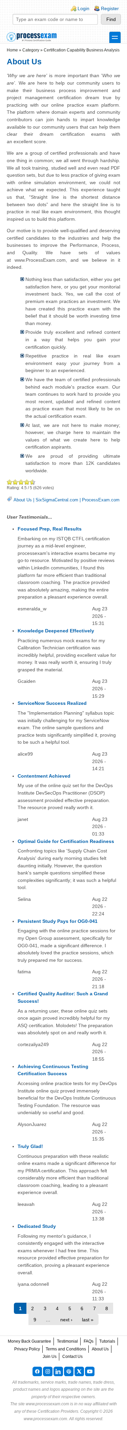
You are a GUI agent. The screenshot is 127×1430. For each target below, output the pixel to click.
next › (66, 1319)
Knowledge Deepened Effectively (56, 630)
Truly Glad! (30, 1146)
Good (21, 481)
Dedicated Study (37, 1226)
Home (12, 50)
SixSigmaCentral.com (57, 499)
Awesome (31, 481)
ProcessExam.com (101, 499)
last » (87, 1319)
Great (27, 481)
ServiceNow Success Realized (52, 703)
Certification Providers (58, 1411)
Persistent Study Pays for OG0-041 (58, 921)
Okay (15, 481)
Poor (10, 481)
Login (83, 8)
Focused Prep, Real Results (50, 529)
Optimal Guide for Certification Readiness (66, 841)
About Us (23, 499)
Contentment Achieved (44, 776)
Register (110, 8)
